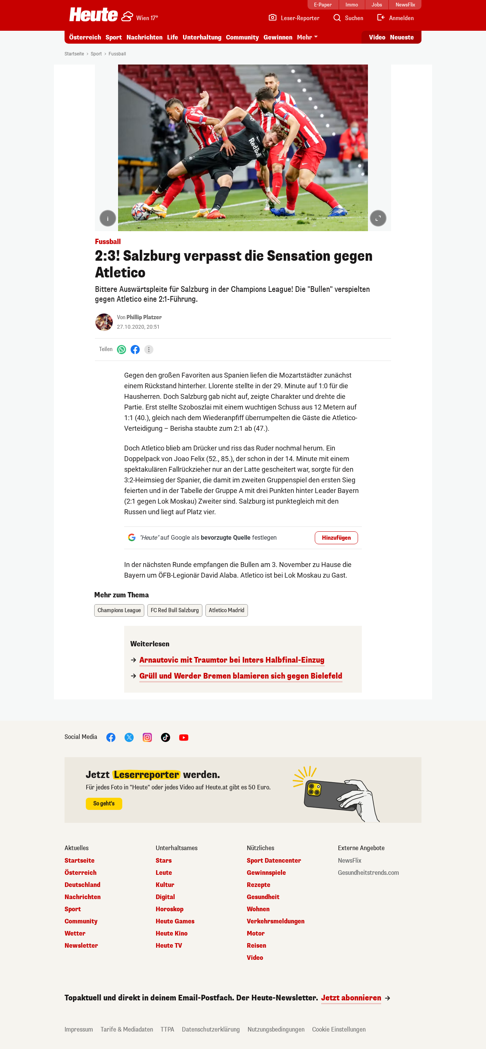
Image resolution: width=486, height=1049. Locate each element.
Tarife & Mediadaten (127, 1029)
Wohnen (258, 909)
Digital (165, 897)
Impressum (79, 1029)
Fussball (117, 54)
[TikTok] (165, 737)
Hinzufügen (336, 538)
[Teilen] (148, 349)
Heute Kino (172, 933)
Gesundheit (263, 897)
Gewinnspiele (266, 873)
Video (377, 37)
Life (172, 37)
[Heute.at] (93, 14)
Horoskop (169, 909)
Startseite (74, 54)
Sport (114, 37)
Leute (164, 873)
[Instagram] (147, 737)
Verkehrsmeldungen (276, 921)
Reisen (256, 946)
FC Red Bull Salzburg (175, 610)
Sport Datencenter (274, 861)
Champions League (119, 610)
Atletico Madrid (227, 610)
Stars (164, 861)
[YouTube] (183, 737)
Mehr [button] (304, 37)
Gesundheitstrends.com (368, 873)
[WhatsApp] (121, 349)
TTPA (167, 1029)
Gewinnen (278, 37)
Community (242, 37)
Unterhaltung (202, 37)
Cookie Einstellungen (339, 1029)
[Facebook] (135, 349)
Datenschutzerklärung (211, 1029)
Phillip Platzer (144, 317)
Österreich (85, 37)
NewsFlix (349, 861)
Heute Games (175, 921)
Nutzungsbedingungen (276, 1029)
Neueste (402, 37)
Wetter (75, 933)
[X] (129, 737)
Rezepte (258, 885)
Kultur (165, 885)
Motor (256, 933)
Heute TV (169, 946)
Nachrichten (83, 897)
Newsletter (81, 946)
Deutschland (82, 885)
